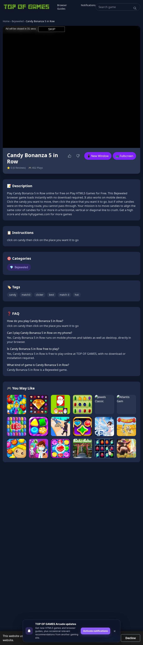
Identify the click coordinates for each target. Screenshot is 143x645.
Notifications (88, 5)
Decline (130, 638)
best (51, 294)
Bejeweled (18, 21)
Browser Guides (62, 6)
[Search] (135, 8)
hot (77, 294)
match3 (26, 294)
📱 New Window (98, 156)
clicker (39, 294)
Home (6, 21)
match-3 (64, 294)
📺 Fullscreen (124, 156)
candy (12, 294)
